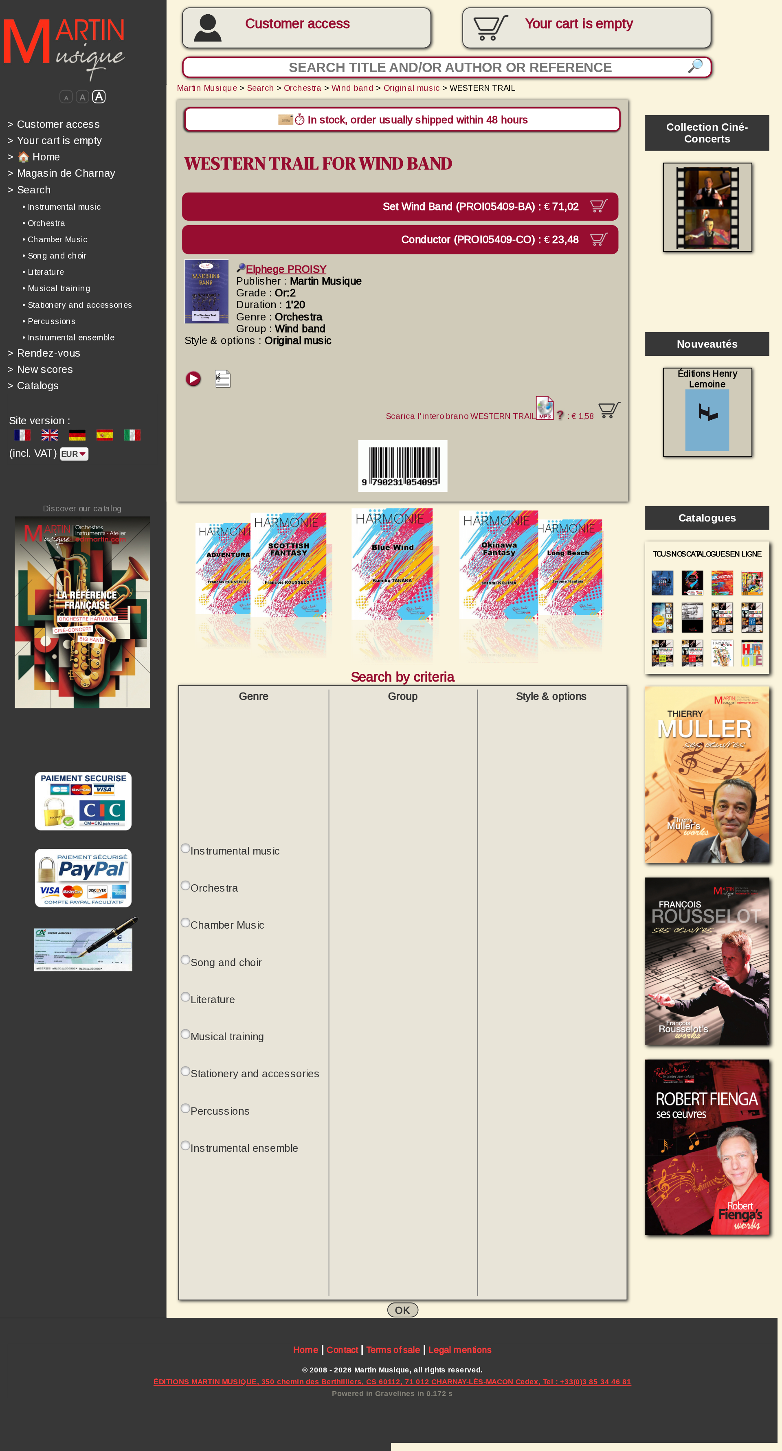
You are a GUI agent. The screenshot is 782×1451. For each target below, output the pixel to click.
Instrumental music (235, 851)
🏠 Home (33, 156)
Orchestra (303, 87)
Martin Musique (207, 87)
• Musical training (56, 288)
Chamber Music (227, 925)
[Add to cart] (609, 410)
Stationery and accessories (255, 1074)
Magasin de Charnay (61, 173)
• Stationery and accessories (77, 304)
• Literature (43, 271)
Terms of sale (393, 1350)
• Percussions (49, 320)
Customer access (297, 23)
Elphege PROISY (286, 269)
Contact (342, 1350)
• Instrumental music (61, 206)
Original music (412, 87)
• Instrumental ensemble (68, 337)
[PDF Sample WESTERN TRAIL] (223, 384)
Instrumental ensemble (245, 1148)
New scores (40, 369)
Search (29, 189)
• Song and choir (54, 255)
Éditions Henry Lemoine (707, 378)
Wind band (353, 87)
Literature (213, 1000)
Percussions (220, 1111)
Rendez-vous (44, 353)
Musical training (227, 1037)
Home (306, 1350)
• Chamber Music (55, 239)
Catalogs (33, 386)
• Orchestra (43, 223)
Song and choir (226, 963)
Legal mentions (460, 1350)
